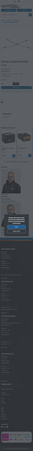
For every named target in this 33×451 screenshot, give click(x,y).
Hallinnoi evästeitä (16, 231)
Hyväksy (16, 227)
